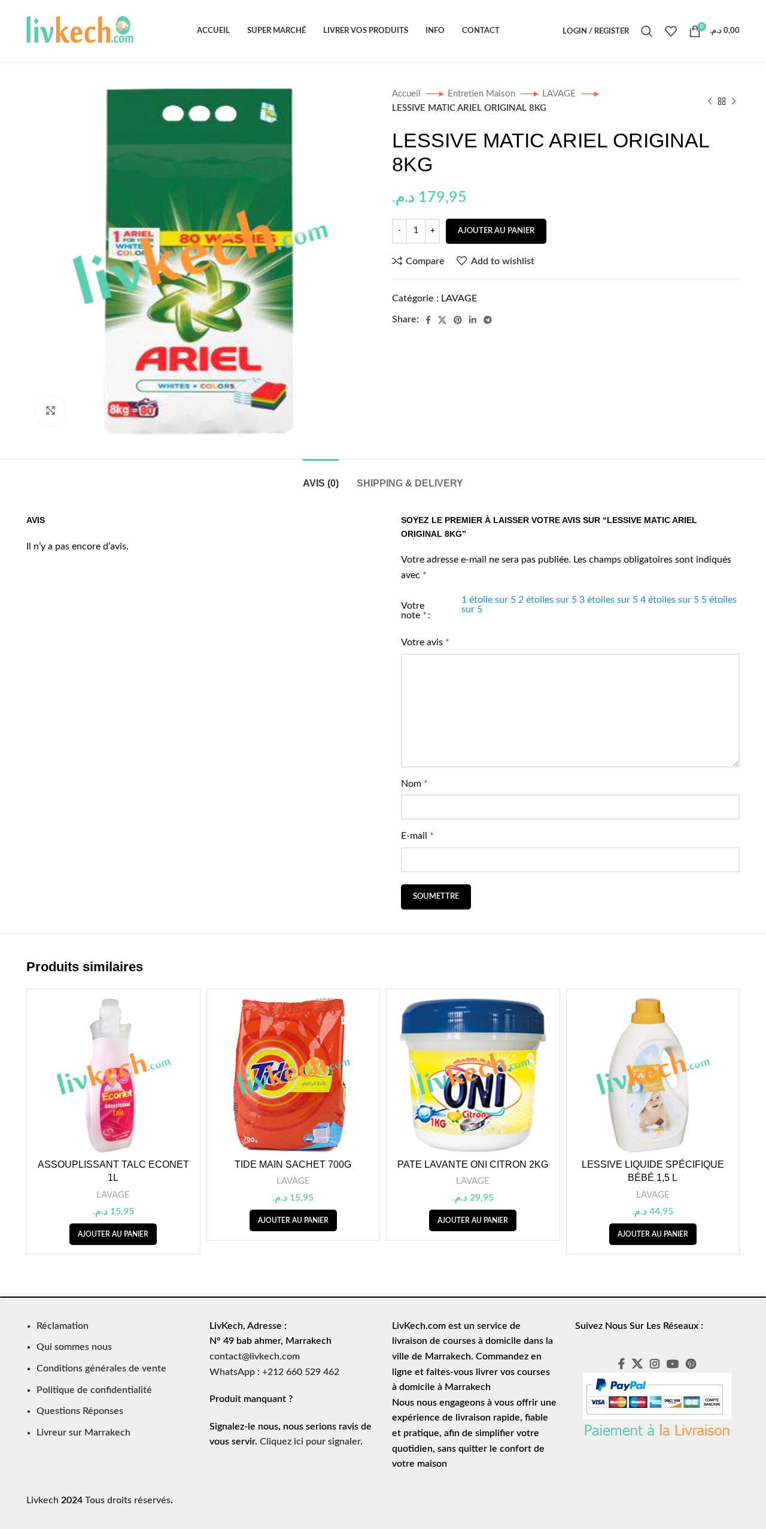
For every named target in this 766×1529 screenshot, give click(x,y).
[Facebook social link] (428, 320)
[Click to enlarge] (50, 411)
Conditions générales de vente (101, 1368)
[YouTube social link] (672, 1364)
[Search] (647, 31)
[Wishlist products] (671, 31)
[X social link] (442, 320)
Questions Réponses (80, 1411)
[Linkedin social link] (473, 320)
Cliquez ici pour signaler (310, 1441)
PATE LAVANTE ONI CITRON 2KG (472, 1164)
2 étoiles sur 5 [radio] (547, 600)
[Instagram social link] (654, 1364)
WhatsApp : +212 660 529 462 (274, 1372)
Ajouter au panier (496, 231)
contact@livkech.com (254, 1356)
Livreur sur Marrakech (83, 1432)
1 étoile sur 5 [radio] (488, 600)
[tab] (321, 477)
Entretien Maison (483, 93)
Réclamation (63, 1326)
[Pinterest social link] (458, 320)
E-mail (417, 836)
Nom (414, 783)
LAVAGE (560, 93)
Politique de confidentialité (94, 1390)
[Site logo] (80, 30)
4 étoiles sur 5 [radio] (669, 600)
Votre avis (425, 642)
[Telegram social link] (488, 320)
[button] (113, 1234)
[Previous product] (710, 101)
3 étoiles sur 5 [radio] (608, 600)
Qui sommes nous (74, 1347)
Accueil (407, 93)
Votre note (414, 610)
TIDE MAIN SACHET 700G (293, 1164)
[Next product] (734, 101)
